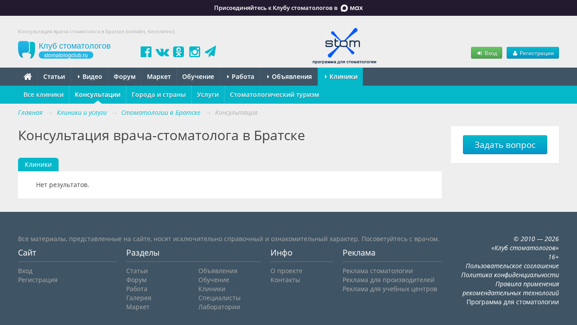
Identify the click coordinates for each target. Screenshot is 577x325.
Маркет (159, 76)
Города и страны (159, 94)
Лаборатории (219, 306)
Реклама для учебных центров (390, 288)
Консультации (97, 94)
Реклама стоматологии (378, 270)
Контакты (285, 279)
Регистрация (536, 52)
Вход (490, 52)
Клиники (342, 76)
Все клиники (43, 94)
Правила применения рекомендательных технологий (511, 288)
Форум (125, 76)
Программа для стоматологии (513, 302)
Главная (30, 112)
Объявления (291, 76)
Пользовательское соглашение (512, 265)
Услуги (208, 94)
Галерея (138, 297)
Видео (91, 76)
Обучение (198, 76)
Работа (242, 76)
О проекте (286, 270)
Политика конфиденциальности (510, 274)
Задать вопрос (505, 145)
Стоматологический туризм (274, 94)
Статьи (54, 76)
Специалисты (219, 297)
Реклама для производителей (389, 279)
